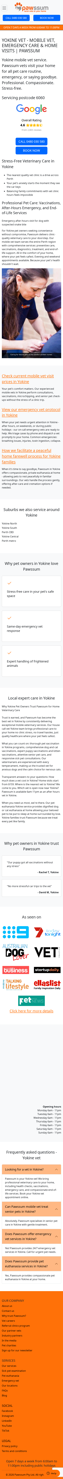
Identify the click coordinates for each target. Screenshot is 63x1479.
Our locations (10, 1385)
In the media (9, 1340)
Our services (9, 1366)
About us (7, 1306)
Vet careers (8, 1320)
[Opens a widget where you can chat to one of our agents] (51, 1473)
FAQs (5, 1390)
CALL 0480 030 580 (16, 18)
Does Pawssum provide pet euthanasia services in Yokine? (26, 1263)
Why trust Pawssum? (14, 1316)
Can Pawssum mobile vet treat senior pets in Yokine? (26, 1209)
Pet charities (9, 1345)
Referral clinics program (16, 1325)
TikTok (5, 1430)
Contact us (8, 1311)
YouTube (7, 1425)
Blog (4, 1395)
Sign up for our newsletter (17, 1350)
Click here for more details (31, 1010)
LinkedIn (7, 1420)
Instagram (8, 1416)
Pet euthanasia (10, 1375)
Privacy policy (9, 1446)
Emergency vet (10, 1380)
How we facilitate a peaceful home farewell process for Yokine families (31, 456)
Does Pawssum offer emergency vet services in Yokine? (28, 1236)
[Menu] (4, 8)
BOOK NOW (47, 18)
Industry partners (12, 1335)
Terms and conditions (14, 1451)
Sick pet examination (14, 1370)
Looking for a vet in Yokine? (24, 1169)
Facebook (7, 1411)
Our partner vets (11, 1330)
